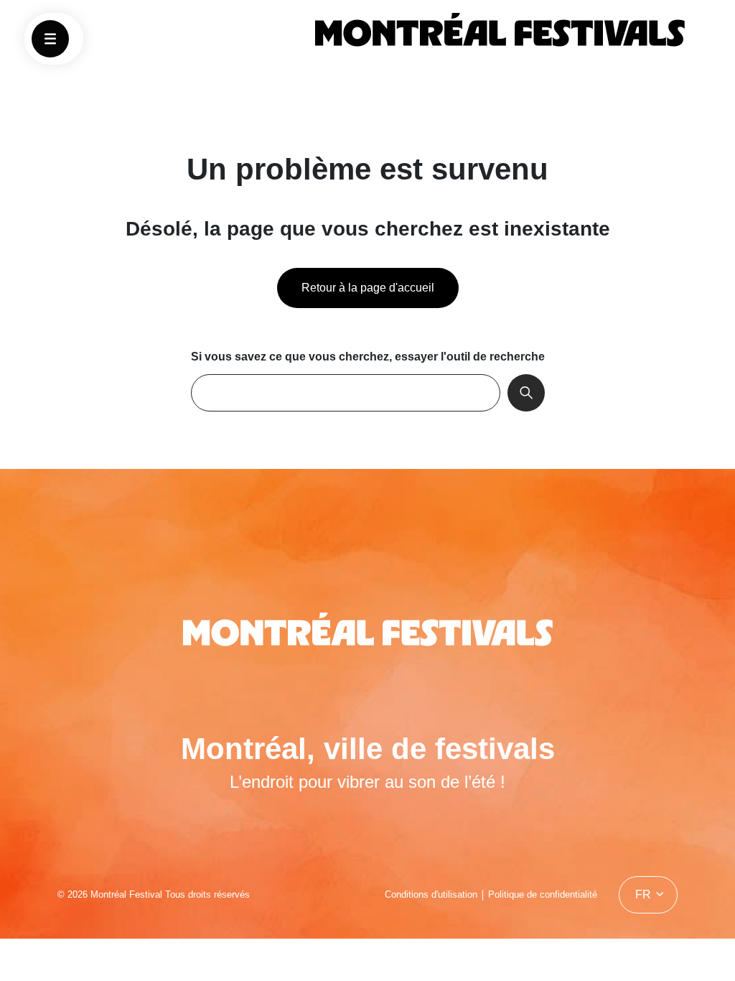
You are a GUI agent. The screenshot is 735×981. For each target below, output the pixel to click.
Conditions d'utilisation (431, 894)
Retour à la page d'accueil (367, 288)
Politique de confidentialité (542, 894)
